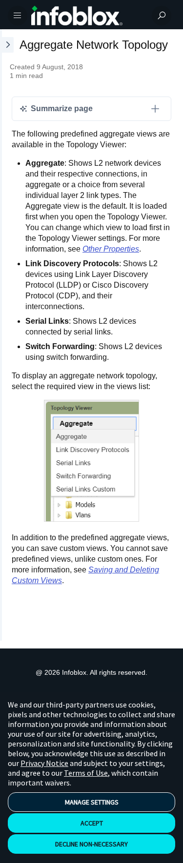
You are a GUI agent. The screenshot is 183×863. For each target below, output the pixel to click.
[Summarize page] (155, 109)
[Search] (161, 15)
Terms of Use (86, 773)
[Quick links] (87, 15)
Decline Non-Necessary (91, 844)
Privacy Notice (44, 763)
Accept (92, 823)
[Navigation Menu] (17, 15)
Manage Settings (92, 802)
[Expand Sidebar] (7, 335)
